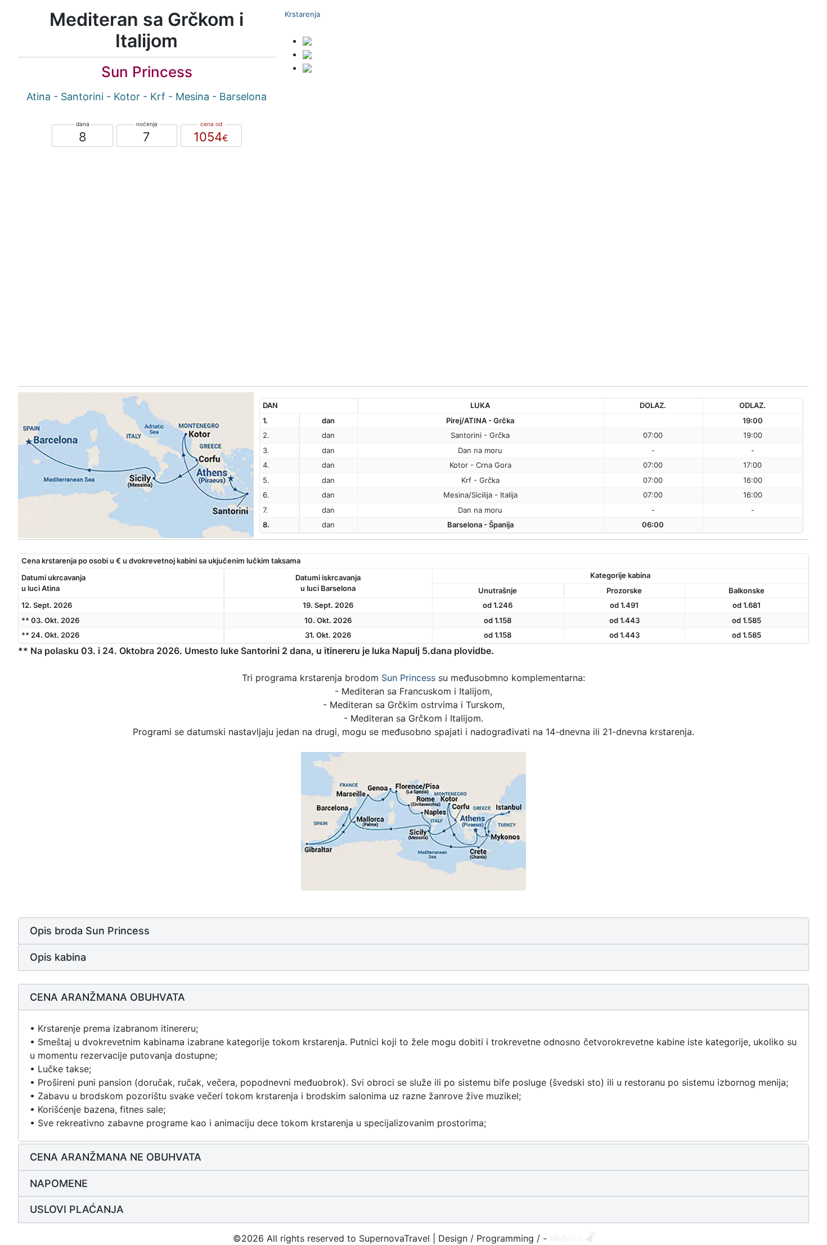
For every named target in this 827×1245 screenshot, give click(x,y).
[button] (413, 930)
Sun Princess (408, 677)
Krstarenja (302, 14)
